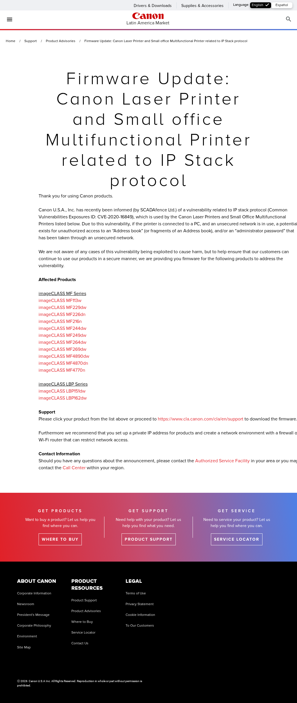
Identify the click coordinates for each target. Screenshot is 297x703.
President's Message (33, 615)
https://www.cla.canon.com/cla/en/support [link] (200, 419)
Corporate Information (34, 593)
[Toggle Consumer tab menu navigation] (7, 19)
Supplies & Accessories (202, 5)
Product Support (84, 600)
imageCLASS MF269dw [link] (62, 349)
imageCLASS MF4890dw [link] (64, 356)
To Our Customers (140, 625)
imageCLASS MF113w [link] (60, 300)
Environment (27, 636)
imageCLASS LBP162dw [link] (63, 398)
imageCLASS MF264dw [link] (62, 342)
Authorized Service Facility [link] (222, 461)
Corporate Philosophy (34, 625)
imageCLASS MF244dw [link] (62, 328)
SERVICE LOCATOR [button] (236, 539)
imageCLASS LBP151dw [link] (62, 391)
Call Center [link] (74, 468)
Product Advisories (86, 611)
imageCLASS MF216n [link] (60, 321)
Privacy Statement (140, 604)
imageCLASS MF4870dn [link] (63, 363)
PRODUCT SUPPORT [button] (149, 539)
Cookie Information (140, 615)
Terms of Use (136, 593)
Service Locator (83, 632)
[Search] (288, 19)
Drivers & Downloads (153, 5)
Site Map (24, 647)
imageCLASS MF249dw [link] (62, 335)
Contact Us (79, 643)
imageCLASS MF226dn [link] (62, 314)
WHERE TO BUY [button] (60, 539)
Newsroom (25, 604)
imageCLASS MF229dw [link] (62, 307)
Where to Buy (82, 622)
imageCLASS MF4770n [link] (62, 370)
